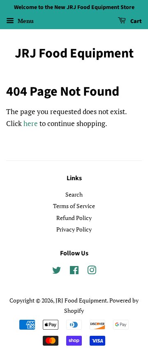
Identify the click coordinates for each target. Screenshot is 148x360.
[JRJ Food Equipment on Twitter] (56, 271)
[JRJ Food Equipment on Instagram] (91, 271)
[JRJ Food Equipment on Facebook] (74, 271)
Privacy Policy (74, 229)
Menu (25, 21)
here (30, 123)
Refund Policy (74, 218)
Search (74, 194)
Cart (135, 21)
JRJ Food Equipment (74, 53)
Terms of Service (74, 206)
